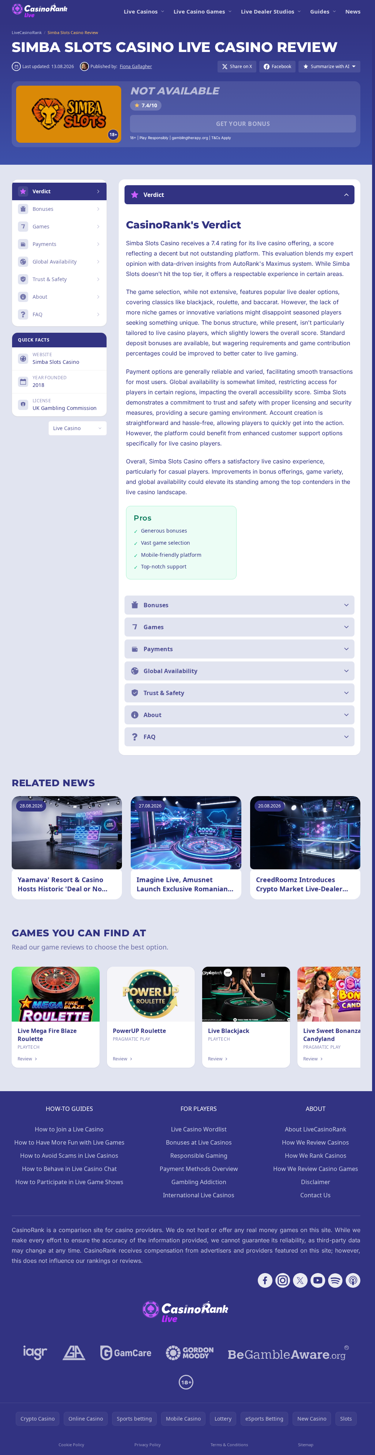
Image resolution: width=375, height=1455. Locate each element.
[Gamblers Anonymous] (74, 1353)
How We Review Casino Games (315, 1169)
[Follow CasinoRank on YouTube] (318, 1280)
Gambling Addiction (198, 1182)
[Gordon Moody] (190, 1353)
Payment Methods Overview (199, 1169)
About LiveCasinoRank (315, 1129)
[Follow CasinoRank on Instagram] (282, 1280)
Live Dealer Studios (267, 11)
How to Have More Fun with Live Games (69, 1142)
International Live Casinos (198, 1195)
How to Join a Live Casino (69, 1129)
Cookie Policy (71, 1444)
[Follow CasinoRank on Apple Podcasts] (353, 1280)
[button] (239, 194)
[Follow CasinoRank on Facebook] (265, 1280)
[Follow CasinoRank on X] (300, 1280)
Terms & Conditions (229, 1444)
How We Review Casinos (315, 1142)
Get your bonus (243, 124)
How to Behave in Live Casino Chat (69, 1169)
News (352, 11)
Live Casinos (140, 11)
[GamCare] (125, 1353)
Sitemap (305, 1444)
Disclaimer (315, 1182)
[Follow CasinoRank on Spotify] (335, 1280)
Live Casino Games (199, 11)
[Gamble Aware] (288, 1353)
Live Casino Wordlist (199, 1129)
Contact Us (315, 1195)
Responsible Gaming (198, 1156)
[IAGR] (35, 1353)
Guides (319, 11)
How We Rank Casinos (315, 1156)
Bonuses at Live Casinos (199, 1142)
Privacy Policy (147, 1444)
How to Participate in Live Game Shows (69, 1182)
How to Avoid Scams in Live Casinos (69, 1156)
